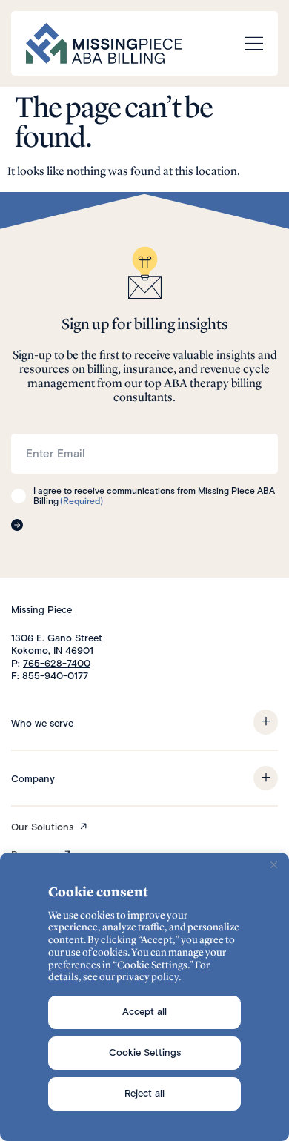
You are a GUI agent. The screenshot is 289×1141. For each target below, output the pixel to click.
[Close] (273, 865)
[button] (265, 722)
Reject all (144, 1093)
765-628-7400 (56, 663)
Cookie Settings (145, 1052)
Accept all (144, 1011)
